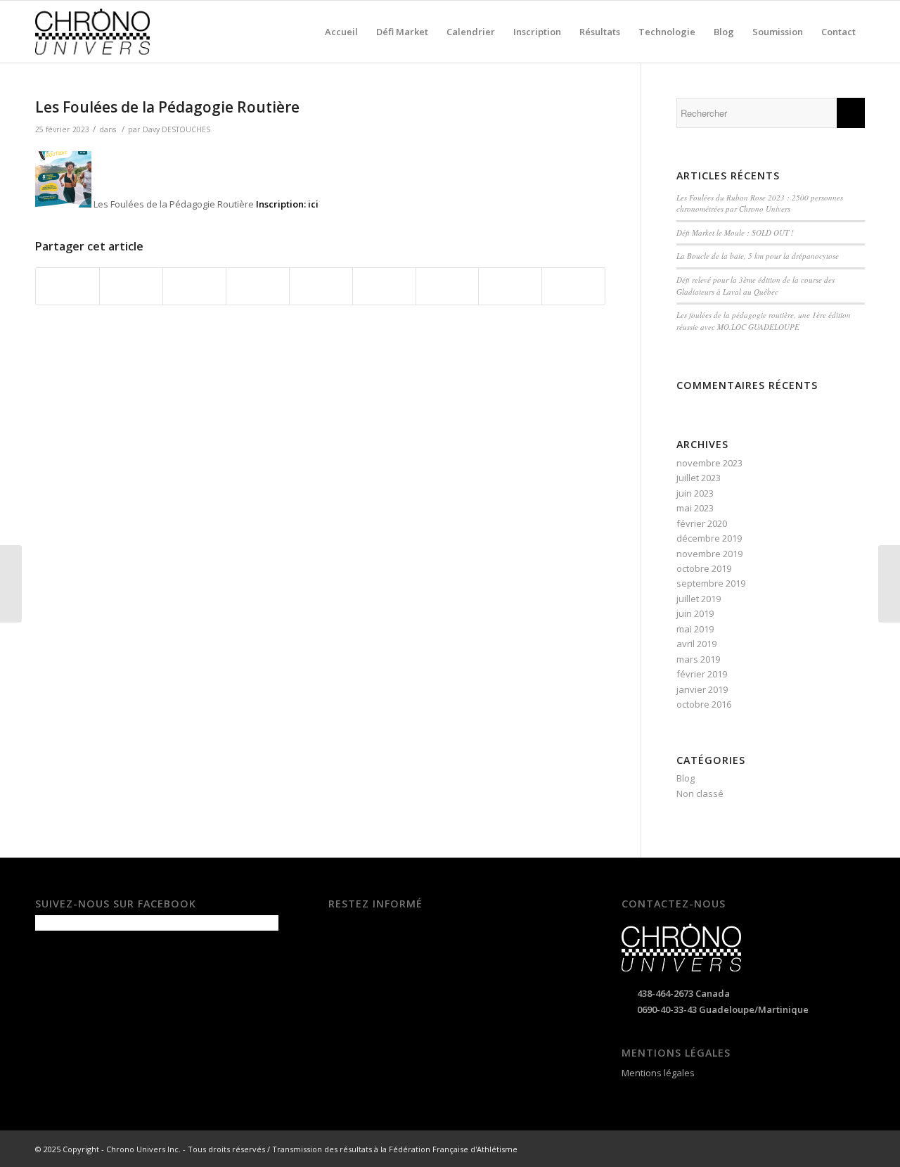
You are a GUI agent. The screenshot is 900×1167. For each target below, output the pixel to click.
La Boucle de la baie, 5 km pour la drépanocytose (757, 255)
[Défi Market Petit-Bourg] (11, 584)
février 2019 (701, 674)
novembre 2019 (709, 553)
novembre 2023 (709, 463)
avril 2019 (696, 643)
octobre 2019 (703, 568)
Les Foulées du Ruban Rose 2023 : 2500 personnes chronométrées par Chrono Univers (759, 203)
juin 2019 (695, 613)
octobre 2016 (703, 704)
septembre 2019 (710, 583)
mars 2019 (698, 659)
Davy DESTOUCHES (176, 129)
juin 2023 (695, 493)
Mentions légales (658, 1072)
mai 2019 (695, 629)
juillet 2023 (698, 477)
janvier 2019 (702, 689)
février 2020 (701, 523)
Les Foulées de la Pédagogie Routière (167, 107)
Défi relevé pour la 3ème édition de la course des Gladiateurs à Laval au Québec (755, 285)
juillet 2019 (698, 598)
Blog (685, 778)
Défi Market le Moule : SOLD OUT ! (735, 232)
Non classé (700, 793)
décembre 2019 (709, 538)
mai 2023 (695, 508)
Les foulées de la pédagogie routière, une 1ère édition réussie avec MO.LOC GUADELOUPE (763, 321)
